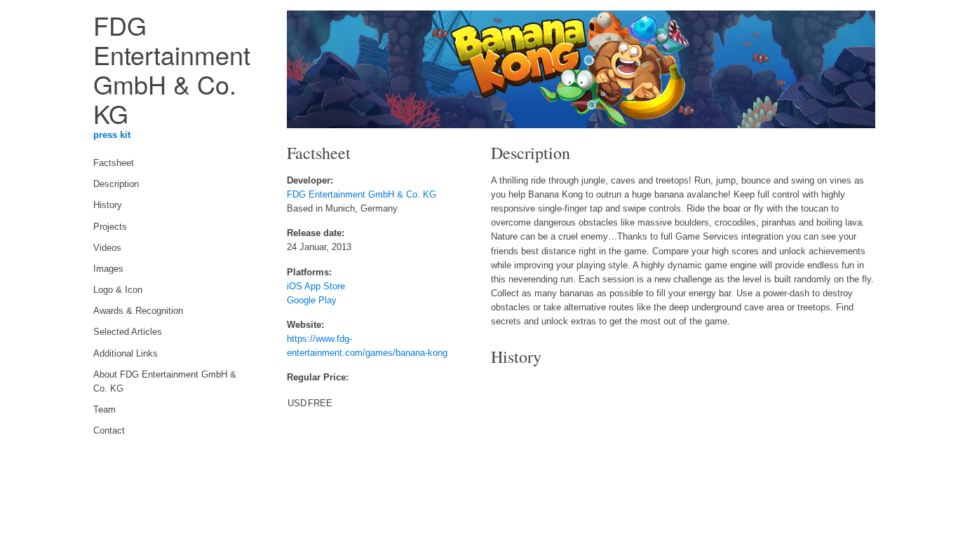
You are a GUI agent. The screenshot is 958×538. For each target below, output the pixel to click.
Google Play (312, 300)
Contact (109, 431)
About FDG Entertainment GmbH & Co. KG (164, 382)
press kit (111, 135)
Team (104, 410)
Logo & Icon (117, 290)
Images (108, 269)
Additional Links (125, 354)
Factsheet (113, 163)
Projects (110, 227)
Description (116, 184)
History (107, 205)
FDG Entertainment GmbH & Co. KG (361, 195)
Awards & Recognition (138, 311)
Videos (107, 248)
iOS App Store (316, 286)
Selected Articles (127, 332)
